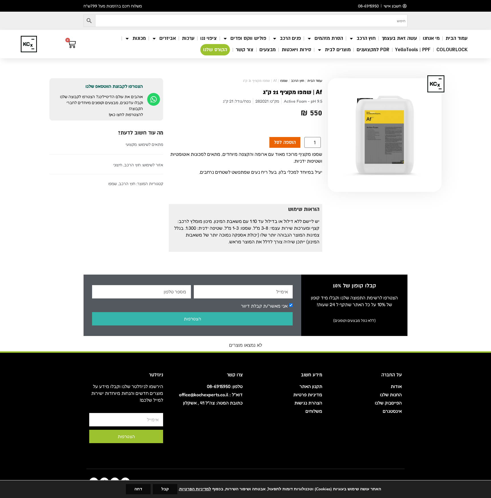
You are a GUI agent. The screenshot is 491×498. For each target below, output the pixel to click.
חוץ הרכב (366, 38)
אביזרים (167, 38)
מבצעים (267, 50)
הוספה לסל (285, 142)
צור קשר (244, 50)
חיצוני (117, 164)
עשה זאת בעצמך (399, 38)
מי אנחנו (431, 38)
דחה (138, 489)
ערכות (188, 38)
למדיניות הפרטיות (195, 489)
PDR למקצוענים (373, 50)
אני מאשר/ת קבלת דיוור (264, 306)
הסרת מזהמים (329, 38)
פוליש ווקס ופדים (248, 38)
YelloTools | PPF (412, 50)
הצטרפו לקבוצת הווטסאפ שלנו (114, 86)
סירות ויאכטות (296, 50)
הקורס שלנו (215, 50)
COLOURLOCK (451, 50)
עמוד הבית (456, 38)
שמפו (284, 81)
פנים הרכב (290, 38)
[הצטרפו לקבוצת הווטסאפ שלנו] (153, 99)
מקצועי (131, 144)
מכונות (139, 38)
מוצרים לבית (338, 50)
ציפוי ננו (208, 38)
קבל (165, 489)
